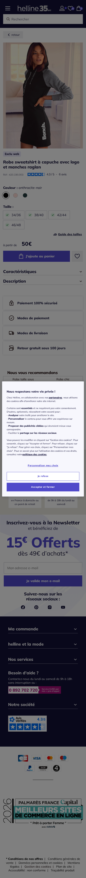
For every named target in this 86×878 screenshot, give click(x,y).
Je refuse (43, 476)
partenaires (55, 397)
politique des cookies (35, 454)
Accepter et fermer (43, 486)
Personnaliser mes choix (43, 465)
